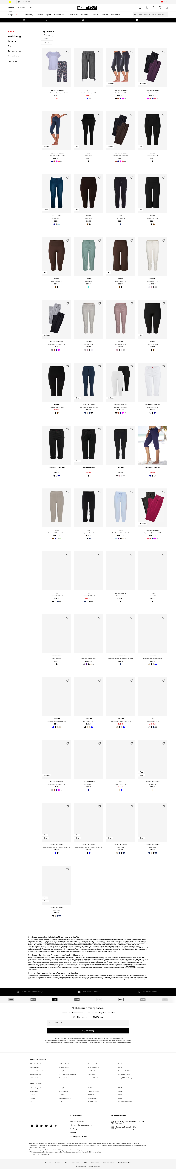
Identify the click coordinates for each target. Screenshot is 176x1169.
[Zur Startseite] (42, 1116)
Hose (137, 949)
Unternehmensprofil (125, 1102)
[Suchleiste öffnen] (134, 15)
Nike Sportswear (65, 1098)
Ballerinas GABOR (124, 1071)
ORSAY (120, 1091)
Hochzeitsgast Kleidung (67, 1074)
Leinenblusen (34, 1067)
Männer (21, 8)
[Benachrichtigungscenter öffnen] (153, 8)
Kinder (31, 8)
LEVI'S (61, 1102)
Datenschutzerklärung (53, 1040)
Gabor (120, 1098)
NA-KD (120, 1095)
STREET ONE (93, 1102)
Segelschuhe (130, 966)
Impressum (95, 1163)
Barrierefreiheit (108, 1163)
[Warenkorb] (166, 7)
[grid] (104, 487)
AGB (85, 1163)
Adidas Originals (35, 1088)
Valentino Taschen (36, 1064)
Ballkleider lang (35, 1078)
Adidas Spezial (93, 1071)
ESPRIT (61, 1095)
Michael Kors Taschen (66, 1064)
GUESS (32, 1102)
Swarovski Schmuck (36, 1071)
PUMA (120, 1088)
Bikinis (120, 1067)
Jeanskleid (92, 1074)
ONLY (90, 1088)
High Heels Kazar (124, 1074)
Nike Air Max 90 (35, 1074)
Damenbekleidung (140, 977)
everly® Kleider (93, 1078)
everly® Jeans (64, 1071)
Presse (57, 1163)
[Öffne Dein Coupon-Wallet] (140, 7)
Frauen (11, 8)
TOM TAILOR (63, 1091)
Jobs (65, 1163)
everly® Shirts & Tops (125, 1078)
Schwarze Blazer (94, 1064)
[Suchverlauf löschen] (166, 15)
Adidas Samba (64, 1067)
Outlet (13, 2)
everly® (61, 1088)
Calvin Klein (92, 1098)
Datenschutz (75, 1163)
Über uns (48, 1163)
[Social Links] (32, 1125)
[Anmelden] (146, 7)
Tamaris (32, 1098)
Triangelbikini (63, 1078)
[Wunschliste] (160, 7)
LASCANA (92, 1095)
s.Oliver (32, 1095)
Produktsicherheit (124, 1163)
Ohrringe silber (93, 1067)
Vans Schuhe (122, 1064)
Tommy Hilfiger (93, 1091)
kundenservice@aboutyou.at (70, 1043)
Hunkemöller (34, 1091)
